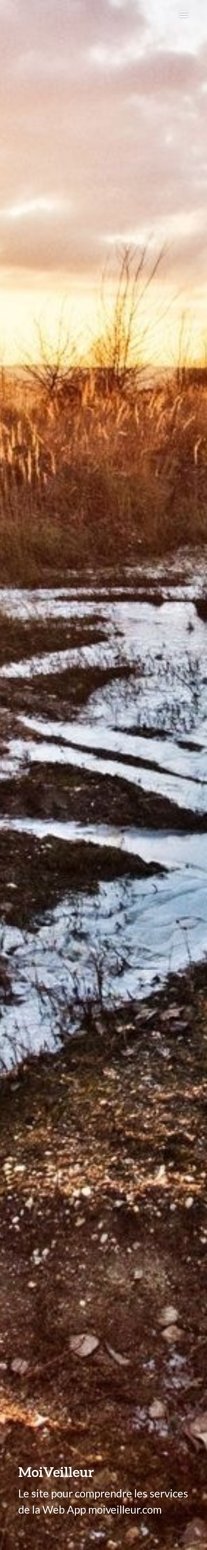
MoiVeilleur (56, 1472)
